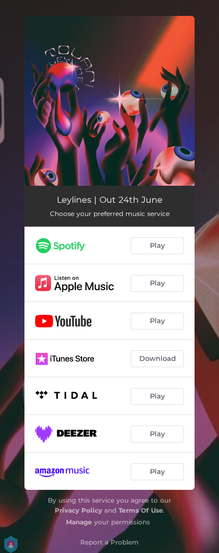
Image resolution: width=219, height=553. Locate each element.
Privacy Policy (78, 510)
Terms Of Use (141, 510)
